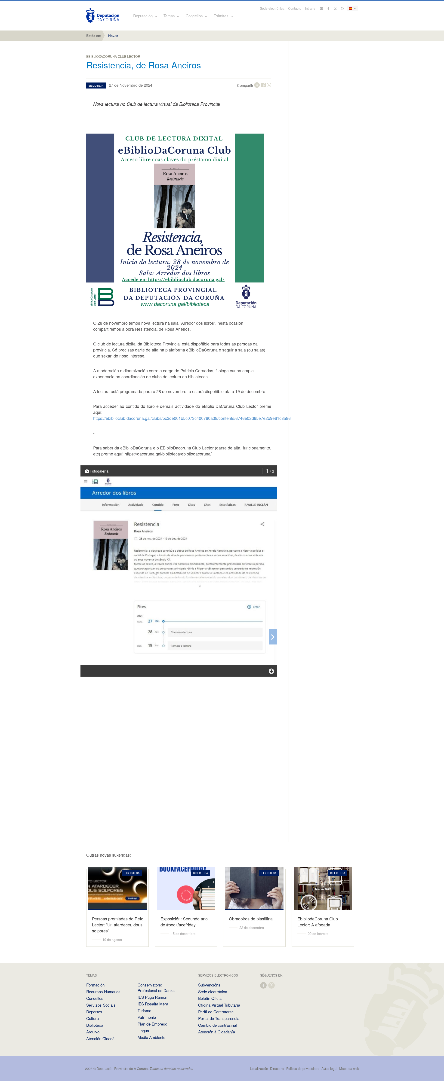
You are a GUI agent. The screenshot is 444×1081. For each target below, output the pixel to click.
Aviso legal (329, 1068)
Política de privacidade (303, 1068)
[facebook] (263, 985)
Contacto (294, 8)
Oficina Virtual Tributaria (219, 1005)
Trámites (221, 15)
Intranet (310, 8)
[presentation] (273, 636)
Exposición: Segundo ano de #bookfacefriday (184, 922)
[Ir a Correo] (322, 8)
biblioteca (96, 85)
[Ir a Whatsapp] (342, 8)
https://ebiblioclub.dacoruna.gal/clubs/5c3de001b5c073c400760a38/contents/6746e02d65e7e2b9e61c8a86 (192, 418)
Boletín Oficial (210, 998)
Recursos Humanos (103, 991)
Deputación (143, 15)
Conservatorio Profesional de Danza (156, 987)
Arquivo (92, 1032)
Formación (95, 985)
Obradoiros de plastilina (251, 919)
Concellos (194, 15)
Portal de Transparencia (218, 1018)
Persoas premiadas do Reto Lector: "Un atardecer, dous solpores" (117, 925)
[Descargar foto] (271, 671)
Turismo (144, 1010)
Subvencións (209, 985)
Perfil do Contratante (216, 1011)
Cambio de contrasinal (217, 1025)
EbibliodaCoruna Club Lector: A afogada (317, 922)
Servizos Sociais (101, 1005)
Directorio (277, 1068)
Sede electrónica (272, 8)
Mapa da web (349, 1068)
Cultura (92, 1018)
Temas (169, 15)
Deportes (94, 1011)
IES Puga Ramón (152, 997)
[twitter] (271, 985)
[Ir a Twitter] (336, 8)
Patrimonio (147, 1017)
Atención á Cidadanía (216, 1032)
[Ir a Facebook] (329, 8)
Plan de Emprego (152, 1024)
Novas (113, 35)
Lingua (143, 1030)
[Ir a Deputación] (102, 15)
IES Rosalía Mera (153, 1004)
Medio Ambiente (151, 1037)
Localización (259, 1068)
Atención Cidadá (100, 1038)
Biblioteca (94, 1025)
